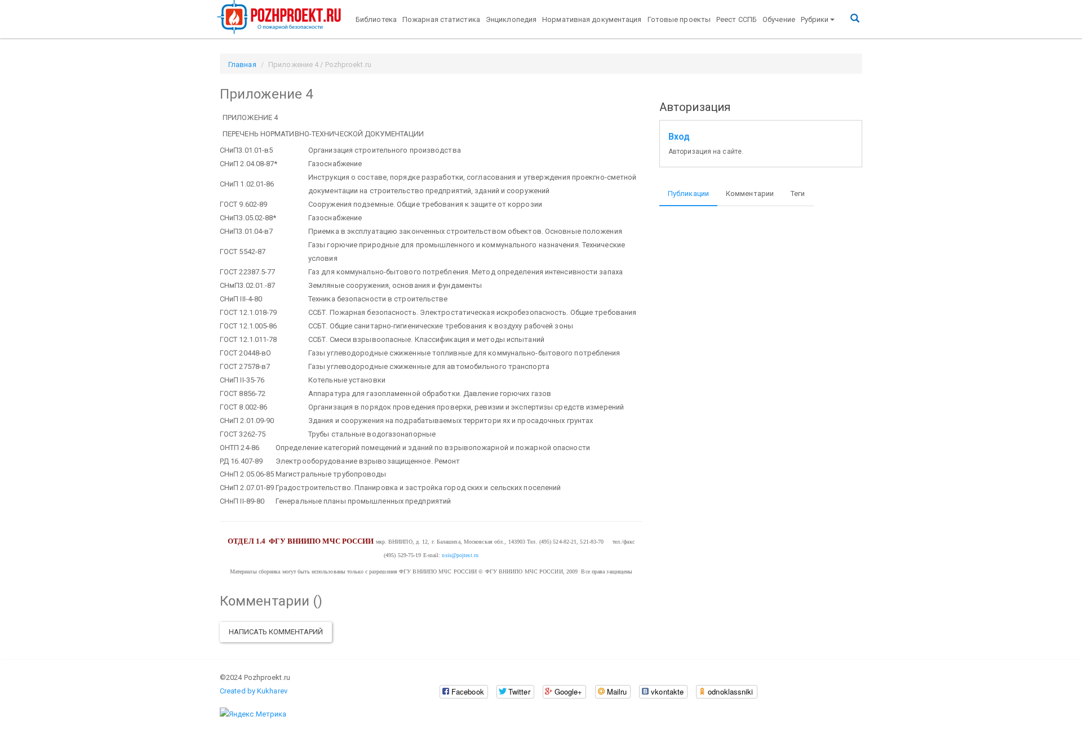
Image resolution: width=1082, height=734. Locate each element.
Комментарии (750, 193)
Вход (679, 137)
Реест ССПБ (736, 19)
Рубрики (815, 19)
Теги (798, 193)
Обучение (778, 19)
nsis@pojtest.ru (460, 555)
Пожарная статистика (441, 19)
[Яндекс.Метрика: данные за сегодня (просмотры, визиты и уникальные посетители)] (253, 714)
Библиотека (376, 19)
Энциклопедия (511, 19)
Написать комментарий (276, 632)
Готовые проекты (679, 19)
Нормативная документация (591, 19)
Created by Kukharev (253, 691)
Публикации (688, 193)
